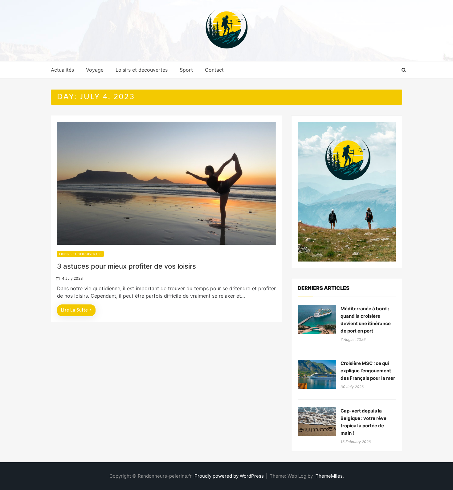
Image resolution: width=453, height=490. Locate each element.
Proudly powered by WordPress (229, 476)
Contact (214, 70)
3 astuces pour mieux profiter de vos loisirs (126, 266)
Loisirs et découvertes (142, 70)
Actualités (62, 70)
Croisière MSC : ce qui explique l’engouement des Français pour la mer (368, 370)
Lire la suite (74, 310)
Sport (186, 70)
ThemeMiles (329, 476)
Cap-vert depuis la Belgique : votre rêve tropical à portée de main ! (363, 422)
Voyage (95, 70)
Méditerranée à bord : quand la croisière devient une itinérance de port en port (366, 320)
